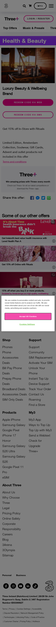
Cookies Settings (27, 324)
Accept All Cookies (28, 316)
